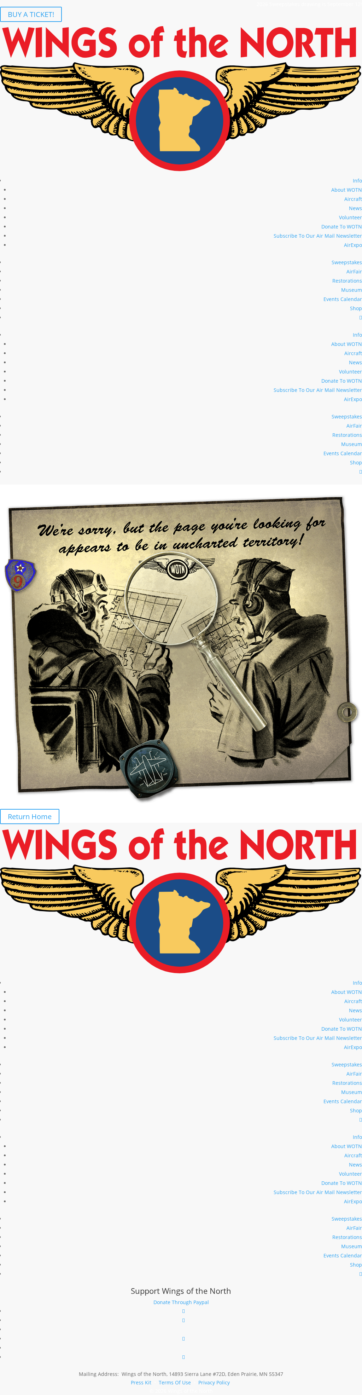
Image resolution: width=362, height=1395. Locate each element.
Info (357, 180)
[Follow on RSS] (183, 1357)
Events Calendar (342, 299)
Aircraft (353, 199)
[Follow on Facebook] (183, 1311)
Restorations (347, 280)
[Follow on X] (183, 1338)
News (355, 208)
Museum (351, 289)
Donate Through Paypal (181, 1302)
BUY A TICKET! (31, 14)
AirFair (354, 271)
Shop (356, 308)
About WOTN (346, 189)
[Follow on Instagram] (183, 1320)
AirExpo (353, 245)
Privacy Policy (214, 1382)
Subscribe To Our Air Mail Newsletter (318, 235)
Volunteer (350, 217)
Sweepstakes (347, 262)
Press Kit (141, 1382)
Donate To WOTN (341, 226)
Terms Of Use (175, 1382)
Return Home (30, 816)
